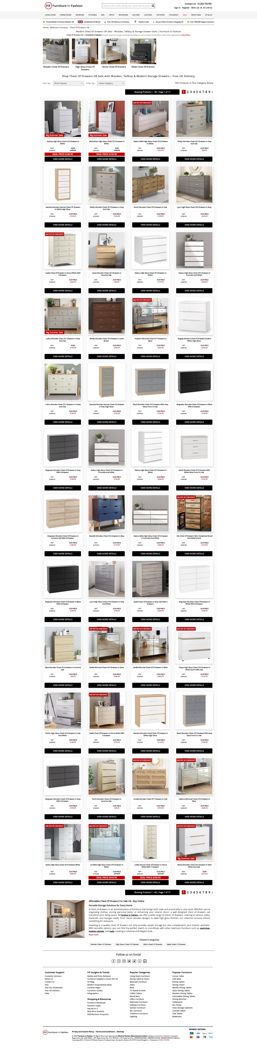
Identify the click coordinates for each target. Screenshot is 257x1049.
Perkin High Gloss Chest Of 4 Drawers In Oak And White (62, 734)
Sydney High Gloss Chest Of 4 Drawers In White (63, 142)
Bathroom (123, 15)
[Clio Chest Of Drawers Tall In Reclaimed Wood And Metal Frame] (194, 514)
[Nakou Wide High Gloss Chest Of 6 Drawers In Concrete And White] (150, 514)
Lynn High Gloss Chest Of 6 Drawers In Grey (194, 207)
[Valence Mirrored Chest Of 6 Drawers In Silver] (194, 777)
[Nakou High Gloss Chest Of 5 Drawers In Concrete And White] (194, 251)
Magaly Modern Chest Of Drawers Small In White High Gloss (194, 340)
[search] (153, 6)
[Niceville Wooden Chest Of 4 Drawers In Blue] (106, 514)
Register (186, 8)
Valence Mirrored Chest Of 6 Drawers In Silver (194, 800)
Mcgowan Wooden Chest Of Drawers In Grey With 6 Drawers (63, 800)
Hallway (136, 15)
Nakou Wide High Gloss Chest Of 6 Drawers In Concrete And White (151, 537)
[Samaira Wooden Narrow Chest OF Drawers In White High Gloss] (62, 185)
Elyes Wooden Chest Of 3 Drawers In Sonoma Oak (63, 668)
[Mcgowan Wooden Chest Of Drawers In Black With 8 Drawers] (62, 580)
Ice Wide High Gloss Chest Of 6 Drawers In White (106, 866)
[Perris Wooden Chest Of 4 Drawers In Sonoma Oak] (106, 777)
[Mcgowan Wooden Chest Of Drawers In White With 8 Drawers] (194, 580)
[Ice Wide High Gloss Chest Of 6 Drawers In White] (106, 843)
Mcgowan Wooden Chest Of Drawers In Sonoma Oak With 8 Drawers (63, 537)
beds (112, 931)
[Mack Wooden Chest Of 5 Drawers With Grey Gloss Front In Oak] (194, 711)
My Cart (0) (207, 8)
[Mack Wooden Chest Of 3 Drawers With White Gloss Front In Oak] (194, 448)
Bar (102, 15)
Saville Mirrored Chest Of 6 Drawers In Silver (150, 667)
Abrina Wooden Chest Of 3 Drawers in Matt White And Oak (194, 866)
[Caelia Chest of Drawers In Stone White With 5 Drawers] (106, 711)
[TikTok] (145, 961)
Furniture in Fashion (129, 915)
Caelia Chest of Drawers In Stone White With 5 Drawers (106, 734)
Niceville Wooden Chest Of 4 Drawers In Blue (106, 536)
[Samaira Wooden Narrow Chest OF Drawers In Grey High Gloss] (106, 382)
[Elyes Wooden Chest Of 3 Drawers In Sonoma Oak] (62, 645)
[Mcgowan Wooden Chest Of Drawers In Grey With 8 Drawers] (62, 448)
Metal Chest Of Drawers (176, 944)
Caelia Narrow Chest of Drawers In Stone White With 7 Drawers (150, 866)
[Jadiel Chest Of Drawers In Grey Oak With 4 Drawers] (150, 580)
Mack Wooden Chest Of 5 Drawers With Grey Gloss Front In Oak (194, 734)
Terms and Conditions (105, 1031)
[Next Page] (213, 92)
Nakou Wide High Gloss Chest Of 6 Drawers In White (151, 142)
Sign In (177, 8)
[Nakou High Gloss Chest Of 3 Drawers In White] (150, 251)
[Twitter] (134, 961)
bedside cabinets (96, 931)
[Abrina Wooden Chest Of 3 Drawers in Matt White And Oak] (194, 843)
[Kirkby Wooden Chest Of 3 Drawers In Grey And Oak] (194, 119)
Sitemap (120, 1031)
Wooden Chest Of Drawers (100, 944)
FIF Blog (208, 15)
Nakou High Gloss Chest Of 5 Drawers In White (151, 471)
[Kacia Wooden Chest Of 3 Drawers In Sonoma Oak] (106, 251)
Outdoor (160, 15)
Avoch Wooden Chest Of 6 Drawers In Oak (150, 207)
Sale (185, 15)
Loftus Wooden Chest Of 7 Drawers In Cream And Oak (63, 405)
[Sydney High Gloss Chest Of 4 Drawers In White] (62, 119)
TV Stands (92, 15)
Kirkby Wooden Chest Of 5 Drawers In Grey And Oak (107, 208)
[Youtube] (129, 961)
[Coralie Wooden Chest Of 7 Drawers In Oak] (150, 777)
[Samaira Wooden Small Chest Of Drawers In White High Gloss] (150, 711)
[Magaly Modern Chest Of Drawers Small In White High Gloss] (194, 317)
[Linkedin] (139, 961)
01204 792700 (163, 1040)
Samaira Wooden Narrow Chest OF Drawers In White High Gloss (63, 208)
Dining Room (65, 15)
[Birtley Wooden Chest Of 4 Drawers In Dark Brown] (106, 317)
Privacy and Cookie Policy (83, 1031)
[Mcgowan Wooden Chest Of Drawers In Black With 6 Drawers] (194, 382)
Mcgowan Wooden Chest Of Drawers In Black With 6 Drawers (194, 405)
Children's (173, 15)
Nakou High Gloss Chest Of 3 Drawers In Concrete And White (107, 471)
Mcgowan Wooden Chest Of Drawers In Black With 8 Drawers (63, 603)
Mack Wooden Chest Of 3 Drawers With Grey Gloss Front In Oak (150, 405)
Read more (94, 935)
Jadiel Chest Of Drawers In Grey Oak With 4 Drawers (150, 603)
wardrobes (205, 928)
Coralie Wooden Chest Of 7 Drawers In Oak (150, 799)
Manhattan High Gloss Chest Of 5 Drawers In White (106, 142)
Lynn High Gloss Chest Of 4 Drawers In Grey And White (107, 603)
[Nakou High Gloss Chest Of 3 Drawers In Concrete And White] (106, 448)
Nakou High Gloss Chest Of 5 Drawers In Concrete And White (194, 274)
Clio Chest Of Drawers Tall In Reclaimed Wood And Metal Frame (194, 537)
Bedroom (80, 15)
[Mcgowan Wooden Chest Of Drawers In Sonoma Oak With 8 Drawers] (62, 514)
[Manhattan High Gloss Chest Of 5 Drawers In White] (106, 119)
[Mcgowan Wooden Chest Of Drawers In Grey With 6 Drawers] (62, 777)
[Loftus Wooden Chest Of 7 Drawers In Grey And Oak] (62, 317)
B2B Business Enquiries (98, 1014)
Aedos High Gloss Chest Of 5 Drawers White (63, 865)
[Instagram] (118, 961)
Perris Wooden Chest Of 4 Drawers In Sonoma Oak (106, 800)
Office (111, 15)
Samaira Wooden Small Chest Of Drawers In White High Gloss (150, 734)
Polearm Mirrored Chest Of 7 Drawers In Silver (151, 340)
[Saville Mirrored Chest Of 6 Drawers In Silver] (150, 645)
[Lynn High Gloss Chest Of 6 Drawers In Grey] (194, 185)
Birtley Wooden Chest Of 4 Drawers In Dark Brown (107, 340)
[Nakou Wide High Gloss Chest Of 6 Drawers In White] (150, 119)
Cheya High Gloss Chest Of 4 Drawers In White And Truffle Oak (194, 668)
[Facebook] (113, 961)
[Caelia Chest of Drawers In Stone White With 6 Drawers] (62, 251)
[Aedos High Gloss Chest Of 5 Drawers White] (62, 843)
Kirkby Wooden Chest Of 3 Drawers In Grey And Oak (194, 142)
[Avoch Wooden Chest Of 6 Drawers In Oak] (150, 185)
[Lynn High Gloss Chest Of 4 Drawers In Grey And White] (106, 580)
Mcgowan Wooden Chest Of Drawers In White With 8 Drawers (194, 603)
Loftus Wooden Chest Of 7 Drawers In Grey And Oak (63, 340)
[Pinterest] (124, 961)
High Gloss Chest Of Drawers (127, 944)
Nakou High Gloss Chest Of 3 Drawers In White (151, 274)
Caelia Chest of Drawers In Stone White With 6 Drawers (63, 274)
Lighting (148, 15)
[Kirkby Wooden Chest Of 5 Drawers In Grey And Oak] (106, 185)
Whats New (196, 15)
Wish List (195, 8)
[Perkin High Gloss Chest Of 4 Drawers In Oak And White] (62, 711)
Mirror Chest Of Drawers (152, 944)
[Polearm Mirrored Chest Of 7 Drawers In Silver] (150, 317)
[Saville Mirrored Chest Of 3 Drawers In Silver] (106, 645)
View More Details (62, 159)
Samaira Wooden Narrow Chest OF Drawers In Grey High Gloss (106, 405)
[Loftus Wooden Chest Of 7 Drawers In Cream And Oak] (62, 382)
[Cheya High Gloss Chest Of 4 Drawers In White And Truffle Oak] (194, 645)
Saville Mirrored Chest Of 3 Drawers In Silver (106, 667)
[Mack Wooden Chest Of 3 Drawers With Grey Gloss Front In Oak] (150, 382)
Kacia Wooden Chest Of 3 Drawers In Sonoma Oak (106, 274)
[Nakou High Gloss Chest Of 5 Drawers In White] (150, 448)
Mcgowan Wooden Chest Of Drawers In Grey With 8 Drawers (63, 471)
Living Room (50, 15)
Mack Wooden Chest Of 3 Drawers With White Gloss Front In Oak (194, 471)
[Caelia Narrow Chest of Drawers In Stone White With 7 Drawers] (150, 843)
